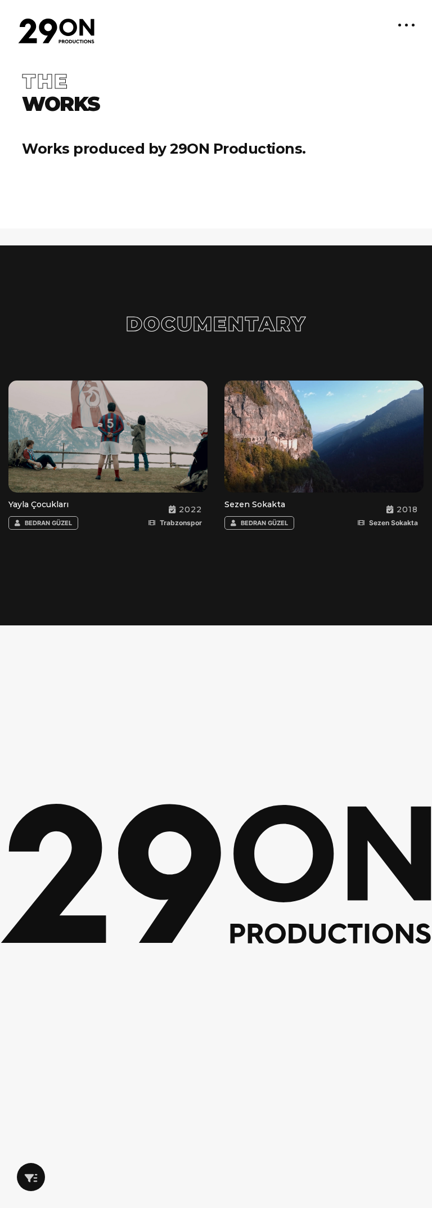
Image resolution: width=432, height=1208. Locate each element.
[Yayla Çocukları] (78, 442)
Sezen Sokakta (254, 504)
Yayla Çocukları (38, 504)
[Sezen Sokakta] (294, 442)
